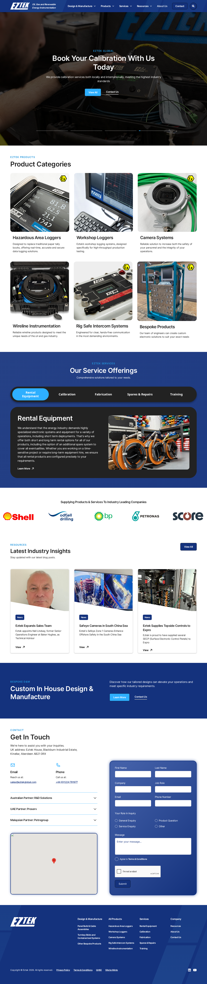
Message (120, 834)
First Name (121, 767)
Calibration (145, 931)
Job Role (159, 782)
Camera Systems (117, 937)
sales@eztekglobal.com (23, 782)
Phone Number (163, 796)
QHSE (99, 970)
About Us (162, 6)
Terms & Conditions (137, 859)
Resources (175, 926)
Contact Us (175, 937)
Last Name (161, 767)
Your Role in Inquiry (125, 813)
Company (120, 782)
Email (118, 796)
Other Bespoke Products (89, 943)
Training (144, 948)
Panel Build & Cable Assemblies (87, 927)
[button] (81, 6)
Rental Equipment (148, 926)
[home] (20, 6)
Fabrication (145, 937)
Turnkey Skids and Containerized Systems (89, 936)
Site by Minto (111, 970)
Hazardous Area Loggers (121, 926)
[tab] (52, 128)
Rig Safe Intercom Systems (121, 943)
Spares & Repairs (148, 943)
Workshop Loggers (118, 931)
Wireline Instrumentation (121, 948)
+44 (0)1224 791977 (67, 782)
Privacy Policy (63, 970)
